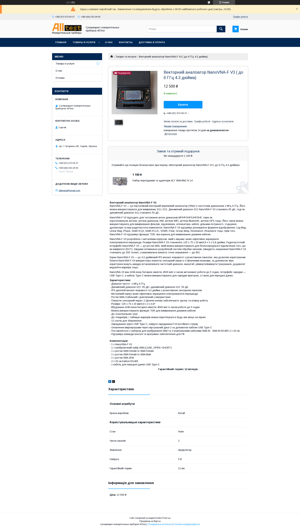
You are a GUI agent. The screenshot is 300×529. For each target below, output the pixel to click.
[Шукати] (221, 29)
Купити (183, 104)
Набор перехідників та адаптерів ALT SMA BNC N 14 (162, 180)
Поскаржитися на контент (159, 524)
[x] (113, 382)
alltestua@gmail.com (69, 190)
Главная (60, 42)
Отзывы (60, 77)
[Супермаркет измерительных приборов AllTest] (67, 33)
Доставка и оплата (152, 42)
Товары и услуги (84, 42)
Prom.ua (166, 518)
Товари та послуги (125, 56)
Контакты (125, 42)
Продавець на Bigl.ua (150, 521)
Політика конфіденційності (187, 524)
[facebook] (109, 382)
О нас (109, 42)
